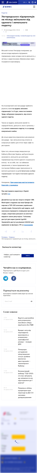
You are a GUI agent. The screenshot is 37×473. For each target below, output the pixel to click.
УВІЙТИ (28, 255)
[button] (3, 2)
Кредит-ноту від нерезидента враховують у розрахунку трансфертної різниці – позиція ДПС (25, 337)
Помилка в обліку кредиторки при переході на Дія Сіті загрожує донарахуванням (25, 392)
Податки (4, 13)
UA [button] (24, 2)
